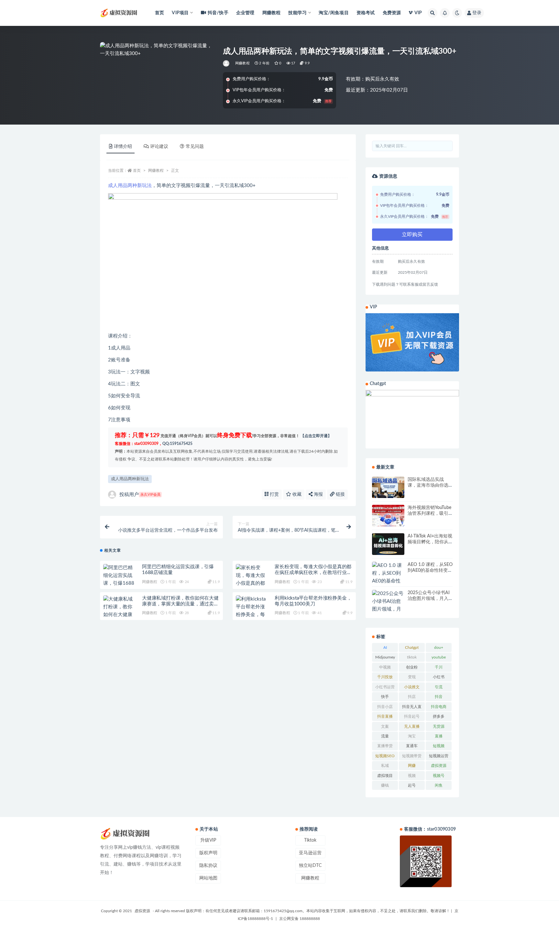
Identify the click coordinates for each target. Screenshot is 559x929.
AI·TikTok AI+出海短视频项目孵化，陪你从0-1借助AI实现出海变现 (430, 542)
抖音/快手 (218, 13)
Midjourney (385, 657)
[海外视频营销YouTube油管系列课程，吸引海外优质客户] (388, 515)
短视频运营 (438, 756)
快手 (385, 697)
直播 (439, 736)
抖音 (439, 697)
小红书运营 (385, 687)
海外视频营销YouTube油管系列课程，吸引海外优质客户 (429, 513)
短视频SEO (385, 756)
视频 (412, 776)
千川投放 (385, 677)
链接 (339, 494)
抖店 (412, 697)
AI (385, 647)
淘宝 (412, 736)
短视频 (438, 746)
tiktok (412, 657)
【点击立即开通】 (316, 436)
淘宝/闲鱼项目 (333, 13)
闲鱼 (439, 785)
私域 (385, 766)
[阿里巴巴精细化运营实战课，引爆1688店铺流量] (119, 579)
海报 (317, 494)
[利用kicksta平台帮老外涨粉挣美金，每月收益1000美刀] (252, 614)
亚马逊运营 (310, 853)
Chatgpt (412, 647)
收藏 (296, 494)
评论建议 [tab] (159, 146)
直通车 (412, 746)
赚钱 (385, 785)
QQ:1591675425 (177, 444)
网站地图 (208, 878)
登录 (476, 13)
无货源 (438, 726)
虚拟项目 (385, 776)
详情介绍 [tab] (123, 146)
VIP (418, 13)
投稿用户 (139, 494)
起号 (412, 785)
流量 (385, 736)
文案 (385, 726)
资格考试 (365, 13)
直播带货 (385, 746)
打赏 (274, 494)
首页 (159, 13)
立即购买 (412, 234)
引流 (439, 687)
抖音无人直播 (412, 708)
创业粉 (412, 667)
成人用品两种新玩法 (130, 185)
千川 (439, 667)
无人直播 (412, 726)
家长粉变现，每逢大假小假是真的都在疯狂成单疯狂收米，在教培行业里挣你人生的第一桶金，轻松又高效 (313, 572)
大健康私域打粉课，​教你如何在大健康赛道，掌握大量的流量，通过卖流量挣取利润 (180, 604)
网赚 (412, 766)
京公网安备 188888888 (299, 919)
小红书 (438, 677)
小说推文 (412, 687)
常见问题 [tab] (195, 146)
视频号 (438, 776)
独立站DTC (310, 865)
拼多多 (438, 716)
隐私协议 (208, 865)
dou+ (438, 647)
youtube (439, 657)
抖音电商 (438, 707)
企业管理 (245, 13)
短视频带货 (412, 756)
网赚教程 (271, 13)
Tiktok (310, 840)
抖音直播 (385, 716)
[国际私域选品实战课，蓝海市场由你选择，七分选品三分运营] (388, 487)
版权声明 (208, 853)
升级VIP (208, 840)
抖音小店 (385, 707)
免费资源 (392, 13)
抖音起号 (412, 716)
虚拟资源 (438, 766)
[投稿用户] (226, 63)
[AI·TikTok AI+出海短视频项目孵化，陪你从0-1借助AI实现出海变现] (388, 544)
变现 (412, 677)
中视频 (385, 667)
